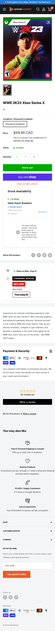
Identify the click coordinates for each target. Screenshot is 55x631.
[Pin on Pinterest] (39, 255)
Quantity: (7, 157)
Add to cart (27, 167)
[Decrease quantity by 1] (17, 157)
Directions (42, 212)
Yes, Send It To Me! (16, 574)
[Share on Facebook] (33, 255)
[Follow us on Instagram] (11, 597)
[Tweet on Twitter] (44, 255)
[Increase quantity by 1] (34, 157)
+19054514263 (15, 207)
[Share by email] (50, 255)
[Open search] (38, 9)
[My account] (43, 9)
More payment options (27, 183)
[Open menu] (4, 9)
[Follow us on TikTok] (16, 597)
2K (4, 109)
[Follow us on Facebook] (5, 597)
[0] (49, 9)
